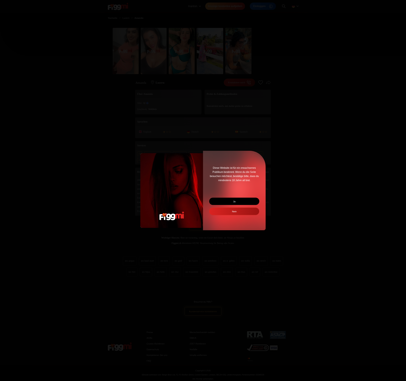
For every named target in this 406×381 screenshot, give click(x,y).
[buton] (234, 211)
